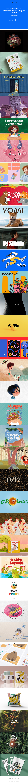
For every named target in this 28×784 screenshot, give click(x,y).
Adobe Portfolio (16, 781)
